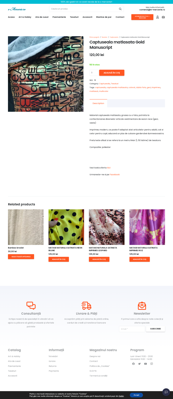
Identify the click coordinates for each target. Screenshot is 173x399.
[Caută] (120, 8)
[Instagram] (152, 364)
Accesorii (12, 375)
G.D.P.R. (93, 370)
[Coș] (163, 17)
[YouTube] (145, 364)
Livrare (52, 361)
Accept (136, 395)
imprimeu (156, 87)
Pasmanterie (14, 366)
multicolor (103, 91)
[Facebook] (133, 364)
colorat (132, 87)
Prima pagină (94, 37)
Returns (52, 366)
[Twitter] (139, 364)
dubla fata (141, 87)
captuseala (100, 87)
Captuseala (114, 37)
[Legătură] (17, 9)
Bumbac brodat (16, 247)
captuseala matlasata (117, 87)
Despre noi (95, 356)
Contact (94, 361)
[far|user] (157, 17)
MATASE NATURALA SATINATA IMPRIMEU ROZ (143, 249)
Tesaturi (104, 37)
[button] (79, 40)
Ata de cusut (14, 361)
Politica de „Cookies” (100, 366)
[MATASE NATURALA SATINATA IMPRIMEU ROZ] (147, 227)
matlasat (94, 91)
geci (149, 87)
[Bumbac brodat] (26, 227)
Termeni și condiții (98, 375)
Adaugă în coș (112, 72)
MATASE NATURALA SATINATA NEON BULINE (65, 249)
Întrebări (53, 356)
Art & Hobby (14, 356)
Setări (121, 396)
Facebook (115, 174)
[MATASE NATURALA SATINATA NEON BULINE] (66, 227)
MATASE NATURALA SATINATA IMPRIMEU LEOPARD (103, 249)
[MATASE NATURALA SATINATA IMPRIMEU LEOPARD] (106, 227)
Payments (54, 370)
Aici (108, 167)
